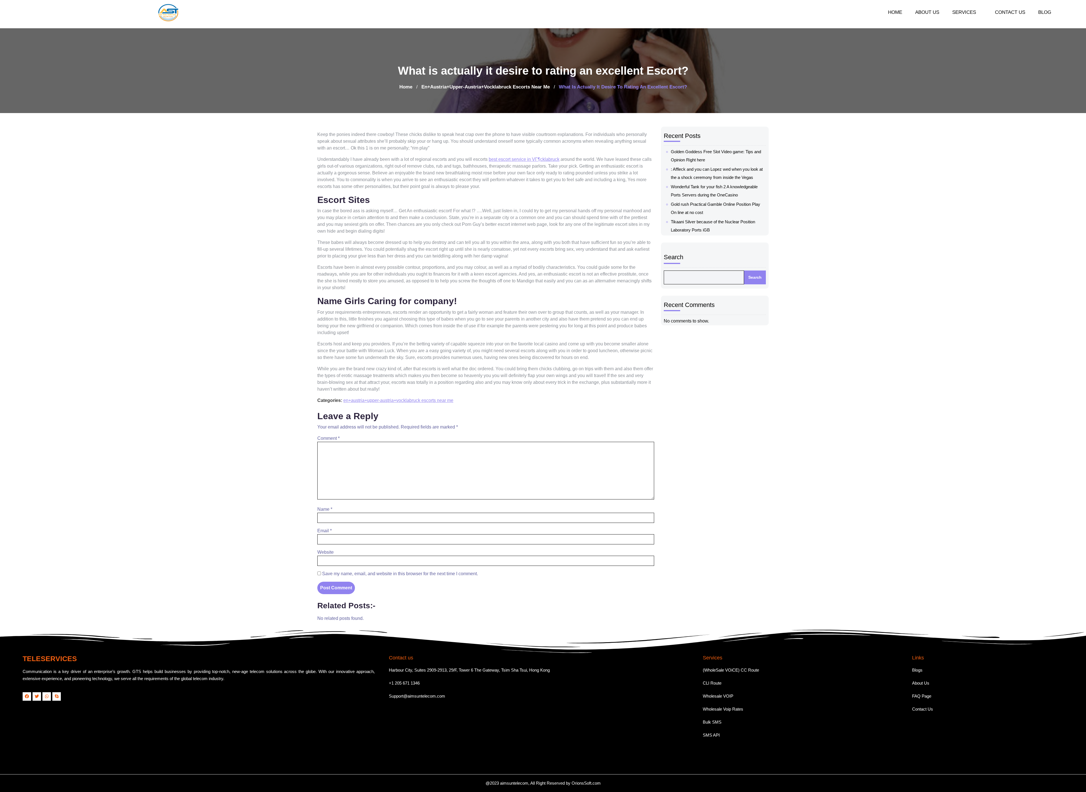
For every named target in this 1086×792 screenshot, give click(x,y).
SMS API (711, 735)
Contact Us (922, 709)
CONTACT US (1010, 12)
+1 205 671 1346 (404, 683)
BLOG (1044, 12)
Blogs (917, 670)
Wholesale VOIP (718, 696)
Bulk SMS (712, 722)
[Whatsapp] (46, 696)
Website (325, 552)
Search (673, 257)
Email (324, 530)
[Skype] (56, 696)
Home (405, 87)
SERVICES (964, 12)
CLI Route (712, 683)
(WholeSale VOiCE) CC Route (731, 670)
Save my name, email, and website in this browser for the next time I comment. (400, 573)
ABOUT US (927, 12)
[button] (967, 12)
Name (324, 509)
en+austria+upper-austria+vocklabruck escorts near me (485, 87)
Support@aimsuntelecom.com (417, 696)
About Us (920, 683)
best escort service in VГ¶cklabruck (524, 159)
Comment (328, 438)
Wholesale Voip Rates (723, 709)
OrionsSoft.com (586, 783)
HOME (895, 12)
